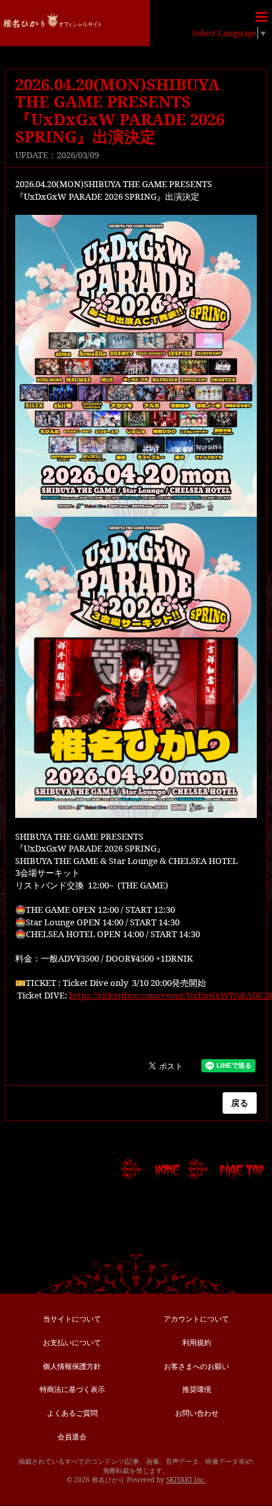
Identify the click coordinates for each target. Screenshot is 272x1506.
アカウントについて (196, 1318)
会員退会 (71, 1436)
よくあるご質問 (72, 1413)
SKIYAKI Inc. (186, 1479)
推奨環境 (196, 1389)
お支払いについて (72, 1342)
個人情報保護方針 (72, 1366)
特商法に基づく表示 (72, 1389)
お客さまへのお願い (196, 1366)
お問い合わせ (197, 1413)
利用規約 (196, 1342)
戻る (239, 1103)
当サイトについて (72, 1318)
